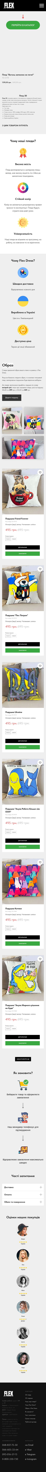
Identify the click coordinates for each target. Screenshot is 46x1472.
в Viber (28, 1449)
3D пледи (28, 1395)
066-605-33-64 (10, 1449)
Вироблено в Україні (23, 312)
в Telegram (30, 1454)
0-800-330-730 (10, 1459)
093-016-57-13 (9, 1454)
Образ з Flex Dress (31, 1408)
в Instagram (30, 1459)
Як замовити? (29, 1412)
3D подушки (29, 1398)
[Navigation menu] (41, 5)
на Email (29, 1445)
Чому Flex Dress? (30, 1405)
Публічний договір (30, 1422)
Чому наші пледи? (30, 1401)
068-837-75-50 (10, 1445)
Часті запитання (30, 1415)
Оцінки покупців (30, 1418)
